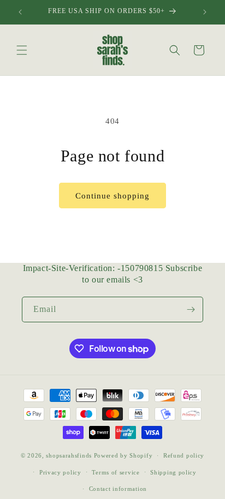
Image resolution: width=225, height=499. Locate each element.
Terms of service (115, 472)
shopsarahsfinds (69, 455)
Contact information (118, 488)
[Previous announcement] (20, 12)
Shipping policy (173, 472)
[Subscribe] (191, 309)
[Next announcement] (205, 12)
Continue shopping (112, 195)
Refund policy (183, 455)
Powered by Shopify (123, 455)
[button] (22, 50)
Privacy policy (60, 472)
